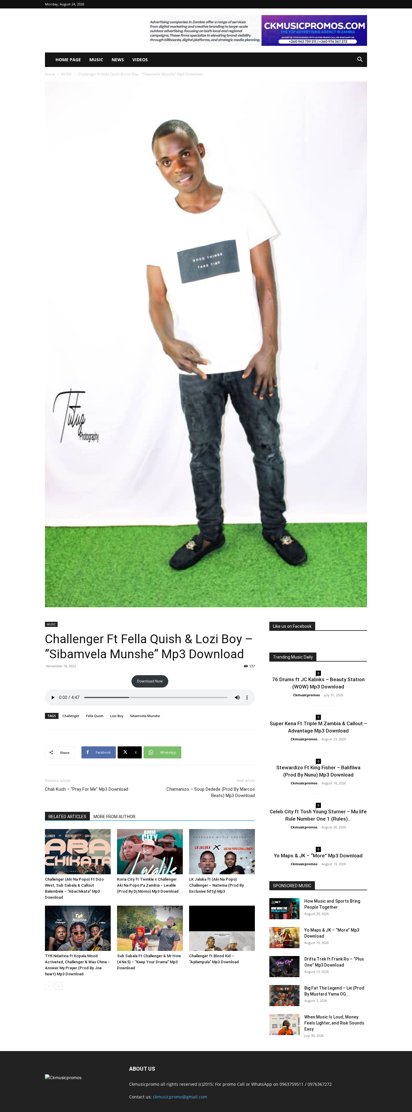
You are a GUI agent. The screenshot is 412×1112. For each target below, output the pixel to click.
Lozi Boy (116, 715)
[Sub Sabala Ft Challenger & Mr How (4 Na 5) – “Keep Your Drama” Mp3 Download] (150, 928)
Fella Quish (94, 715)
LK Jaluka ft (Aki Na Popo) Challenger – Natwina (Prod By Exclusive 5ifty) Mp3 (216, 885)
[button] (360, 60)
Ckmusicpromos (306, 695)
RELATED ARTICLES (67, 816)
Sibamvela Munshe (145, 715)
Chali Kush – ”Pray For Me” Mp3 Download (86, 789)
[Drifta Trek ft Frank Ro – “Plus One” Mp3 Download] (284, 966)
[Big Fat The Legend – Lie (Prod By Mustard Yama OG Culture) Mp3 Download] (284, 995)
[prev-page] (48, 986)
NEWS (118, 59)
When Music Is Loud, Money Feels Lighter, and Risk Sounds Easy (334, 1023)
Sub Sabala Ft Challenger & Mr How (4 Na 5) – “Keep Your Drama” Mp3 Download (149, 962)
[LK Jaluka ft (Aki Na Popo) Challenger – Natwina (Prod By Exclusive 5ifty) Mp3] (222, 851)
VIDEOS (140, 59)
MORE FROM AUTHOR (114, 816)
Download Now (150, 681)
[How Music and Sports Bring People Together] (284, 908)
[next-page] (58, 986)
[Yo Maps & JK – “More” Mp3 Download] (284, 937)
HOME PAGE (68, 59)
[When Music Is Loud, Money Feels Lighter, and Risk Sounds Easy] (284, 1024)
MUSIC (96, 59)
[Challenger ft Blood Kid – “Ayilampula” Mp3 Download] (222, 928)
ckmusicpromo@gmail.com (180, 1097)
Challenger (70, 715)
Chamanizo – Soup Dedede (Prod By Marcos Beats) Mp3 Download (210, 792)
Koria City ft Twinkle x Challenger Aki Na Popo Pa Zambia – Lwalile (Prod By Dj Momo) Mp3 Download (148, 885)
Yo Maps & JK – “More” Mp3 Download (318, 856)
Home (50, 74)
